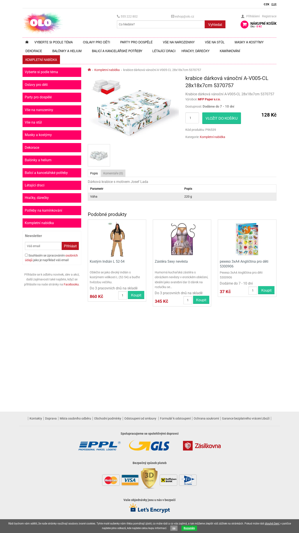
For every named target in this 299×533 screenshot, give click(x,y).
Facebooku (71, 284)
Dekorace (33, 51)
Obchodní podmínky (107, 418)
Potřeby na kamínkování (43, 210)
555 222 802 (129, 16)
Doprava (51, 418)
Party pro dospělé (136, 42)
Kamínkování (230, 51)
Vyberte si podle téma (53, 42)
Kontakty (36, 418)
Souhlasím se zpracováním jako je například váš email (51, 258)
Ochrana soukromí (206, 418)
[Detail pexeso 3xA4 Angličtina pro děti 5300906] (247, 239)
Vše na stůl (215, 42)
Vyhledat (215, 24)
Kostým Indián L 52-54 (107, 261)
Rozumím (189, 528)
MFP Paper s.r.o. (209, 99)
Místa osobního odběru (75, 418)
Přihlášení (253, 16)
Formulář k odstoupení (175, 418)
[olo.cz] (43, 23)
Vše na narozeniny (179, 42)
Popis (94, 173)
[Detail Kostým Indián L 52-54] (117, 239)
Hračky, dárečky (195, 51)
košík (263, 24)
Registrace (269, 16)
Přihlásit (70, 245)
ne (173, 528)
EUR (273, 4)
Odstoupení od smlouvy (140, 418)
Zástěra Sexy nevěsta (171, 261)
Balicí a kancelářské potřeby (117, 51)
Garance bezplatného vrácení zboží (245, 418)
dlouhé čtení (272, 523)
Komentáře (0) (113, 173)
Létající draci (164, 51)
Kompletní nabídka (41, 59)
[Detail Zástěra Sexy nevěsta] (182, 239)
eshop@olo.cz (184, 16)
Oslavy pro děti (96, 42)
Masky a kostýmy (249, 42)
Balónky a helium (67, 51)
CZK (266, 4)
